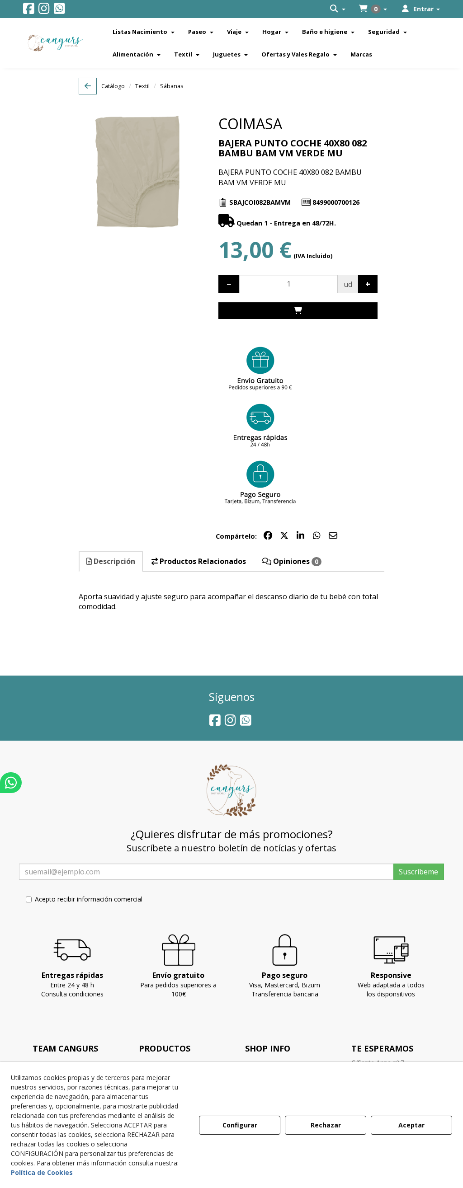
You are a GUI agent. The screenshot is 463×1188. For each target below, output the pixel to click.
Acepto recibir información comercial (88, 899)
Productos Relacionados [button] (202, 561)
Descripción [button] (113, 561)
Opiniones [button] (294, 561)
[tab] (111, 561)
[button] (28, 10)
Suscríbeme (418, 872)
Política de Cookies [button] (42, 1172)
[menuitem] (337, 9)
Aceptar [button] (411, 1125)
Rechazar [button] (326, 1125)
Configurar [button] (239, 1125)
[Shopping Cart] (298, 310)
